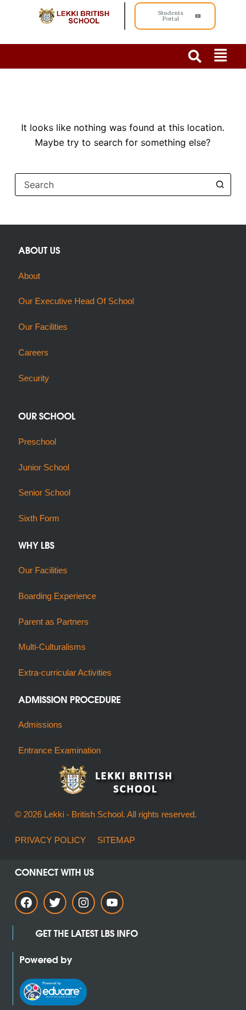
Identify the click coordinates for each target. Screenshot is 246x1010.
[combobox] (112, 184)
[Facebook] (26, 902)
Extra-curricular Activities (65, 672)
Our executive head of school (76, 301)
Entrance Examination (59, 750)
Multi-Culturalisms (54, 647)
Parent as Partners (53, 621)
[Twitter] (54, 902)
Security (33, 378)
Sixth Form (38, 518)
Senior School (44, 492)
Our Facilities (43, 327)
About (30, 276)
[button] (220, 56)
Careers (33, 352)
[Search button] (220, 184)
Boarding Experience (57, 596)
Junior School (43, 467)
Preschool (37, 441)
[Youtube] (112, 902)
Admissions (40, 724)
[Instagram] (83, 902)
